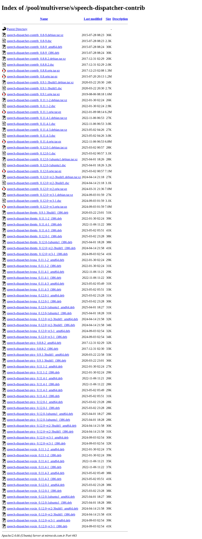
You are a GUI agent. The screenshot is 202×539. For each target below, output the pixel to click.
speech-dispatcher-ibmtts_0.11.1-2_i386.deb (34, 218)
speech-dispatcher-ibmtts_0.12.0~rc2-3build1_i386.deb (41, 248)
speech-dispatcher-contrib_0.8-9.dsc (29, 41)
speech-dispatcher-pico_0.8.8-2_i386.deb (32, 348)
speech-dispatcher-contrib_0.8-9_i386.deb (33, 52)
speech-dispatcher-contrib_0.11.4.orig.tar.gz (34, 141)
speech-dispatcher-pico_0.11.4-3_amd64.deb (35, 390)
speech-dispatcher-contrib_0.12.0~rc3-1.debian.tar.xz (40, 195)
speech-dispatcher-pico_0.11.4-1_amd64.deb (35, 378)
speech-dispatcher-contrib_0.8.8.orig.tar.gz (33, 70)
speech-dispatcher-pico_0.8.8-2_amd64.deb (34, 342)
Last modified (93, 19)
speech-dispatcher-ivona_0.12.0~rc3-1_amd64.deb (38, 331)
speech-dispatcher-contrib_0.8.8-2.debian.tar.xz (36, 58)
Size (108, 19)
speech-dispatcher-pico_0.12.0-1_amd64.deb (35, 402)
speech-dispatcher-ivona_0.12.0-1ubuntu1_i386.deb (39, 313)
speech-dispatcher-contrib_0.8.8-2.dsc (30, 64)
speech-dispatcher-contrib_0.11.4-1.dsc (31, 123)
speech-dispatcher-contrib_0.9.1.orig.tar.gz (33, 94)
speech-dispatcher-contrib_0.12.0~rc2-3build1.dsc (38, 183)
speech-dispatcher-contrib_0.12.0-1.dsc (31, 153)
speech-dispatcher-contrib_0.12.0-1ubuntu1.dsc (36, 165)
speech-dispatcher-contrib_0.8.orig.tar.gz (32, 76)
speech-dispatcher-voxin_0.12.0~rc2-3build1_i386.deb (41, 514)
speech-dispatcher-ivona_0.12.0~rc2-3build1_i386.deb (41, 325)
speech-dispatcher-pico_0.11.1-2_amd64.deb (35, 366)
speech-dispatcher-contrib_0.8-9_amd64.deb (34, 47)
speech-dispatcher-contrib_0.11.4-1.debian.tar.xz (37, 118)
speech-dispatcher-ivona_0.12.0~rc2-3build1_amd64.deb (42, 319)
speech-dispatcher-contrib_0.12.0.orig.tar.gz (34, 171)
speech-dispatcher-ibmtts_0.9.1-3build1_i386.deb (37, 212)
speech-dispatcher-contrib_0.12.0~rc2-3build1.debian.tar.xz (44, 177)
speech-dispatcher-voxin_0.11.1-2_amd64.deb (35, 449)
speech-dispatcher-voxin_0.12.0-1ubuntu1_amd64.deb (41, 496)
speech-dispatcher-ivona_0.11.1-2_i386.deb (34, 266)
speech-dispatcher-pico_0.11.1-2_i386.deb (33, 372)
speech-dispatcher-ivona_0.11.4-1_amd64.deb (35, 271)
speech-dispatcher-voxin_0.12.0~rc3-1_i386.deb (37, 526)
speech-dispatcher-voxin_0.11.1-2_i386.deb (34, 455)
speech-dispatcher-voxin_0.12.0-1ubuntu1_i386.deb (39, 502)
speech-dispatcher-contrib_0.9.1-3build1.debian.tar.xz (40, 82)
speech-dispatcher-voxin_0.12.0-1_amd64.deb (36, 485)
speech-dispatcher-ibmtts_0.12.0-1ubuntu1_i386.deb (39, 242)
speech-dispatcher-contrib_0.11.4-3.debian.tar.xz (37, 129)
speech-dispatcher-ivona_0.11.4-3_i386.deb (34, 289)
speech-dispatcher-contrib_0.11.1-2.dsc (31, 106)
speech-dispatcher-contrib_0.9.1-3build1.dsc (34, 88)
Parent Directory (17, 29)
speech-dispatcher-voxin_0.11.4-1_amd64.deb (35, 461)
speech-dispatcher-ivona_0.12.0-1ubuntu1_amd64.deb (41, 307)
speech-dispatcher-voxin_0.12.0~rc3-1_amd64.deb (38, 520)
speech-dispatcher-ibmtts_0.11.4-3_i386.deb (34, 230)
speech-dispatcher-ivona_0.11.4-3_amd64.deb (35, 283)
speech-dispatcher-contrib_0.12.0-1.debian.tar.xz (37, 147)
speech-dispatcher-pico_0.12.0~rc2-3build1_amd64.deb (41, 425)
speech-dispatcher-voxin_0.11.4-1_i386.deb (34, 467)
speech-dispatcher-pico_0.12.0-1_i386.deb (33, 408)
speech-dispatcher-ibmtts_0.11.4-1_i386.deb (34, 224)
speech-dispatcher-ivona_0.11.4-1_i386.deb (34, 277)
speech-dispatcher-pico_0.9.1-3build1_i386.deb (36, 360)
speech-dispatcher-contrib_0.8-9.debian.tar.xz (35, 35)
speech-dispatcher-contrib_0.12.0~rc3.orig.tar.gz (37, 206)
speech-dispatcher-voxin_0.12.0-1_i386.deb (34, 490)
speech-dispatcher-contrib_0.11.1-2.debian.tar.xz (37, 100)
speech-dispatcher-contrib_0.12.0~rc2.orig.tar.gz (37, 189)
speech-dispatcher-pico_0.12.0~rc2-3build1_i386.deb (40, 431)
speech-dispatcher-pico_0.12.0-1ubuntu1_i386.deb (38, 419)
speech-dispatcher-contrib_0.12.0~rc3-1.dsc (34, 200)
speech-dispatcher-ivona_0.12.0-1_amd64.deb (35, 295)
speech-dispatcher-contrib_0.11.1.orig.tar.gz (34, 112)
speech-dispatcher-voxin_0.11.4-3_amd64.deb (35, 473)
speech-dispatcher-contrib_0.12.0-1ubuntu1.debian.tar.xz (42, 159)
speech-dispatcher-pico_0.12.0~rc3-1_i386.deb (36, 443)
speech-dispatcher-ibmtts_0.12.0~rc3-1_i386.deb (37, 254)
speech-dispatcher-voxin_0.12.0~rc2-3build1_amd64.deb (42, 508)
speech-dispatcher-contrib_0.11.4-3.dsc (31, 135)
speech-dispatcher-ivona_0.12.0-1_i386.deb (34, 301)
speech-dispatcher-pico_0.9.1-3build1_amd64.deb (38, 354)
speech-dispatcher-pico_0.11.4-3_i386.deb (33, 396)
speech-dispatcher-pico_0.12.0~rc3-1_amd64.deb (37, 437)
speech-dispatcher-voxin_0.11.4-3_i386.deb (34, 479)
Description (120, 19)
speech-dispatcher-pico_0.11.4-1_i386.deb (33, 384)
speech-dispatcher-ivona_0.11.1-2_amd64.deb (35, 260)
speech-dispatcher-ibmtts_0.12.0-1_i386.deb (34, 236)
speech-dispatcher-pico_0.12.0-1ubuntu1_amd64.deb (40, 413)
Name (44, 19)
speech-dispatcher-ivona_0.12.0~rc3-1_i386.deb (37, 337)
